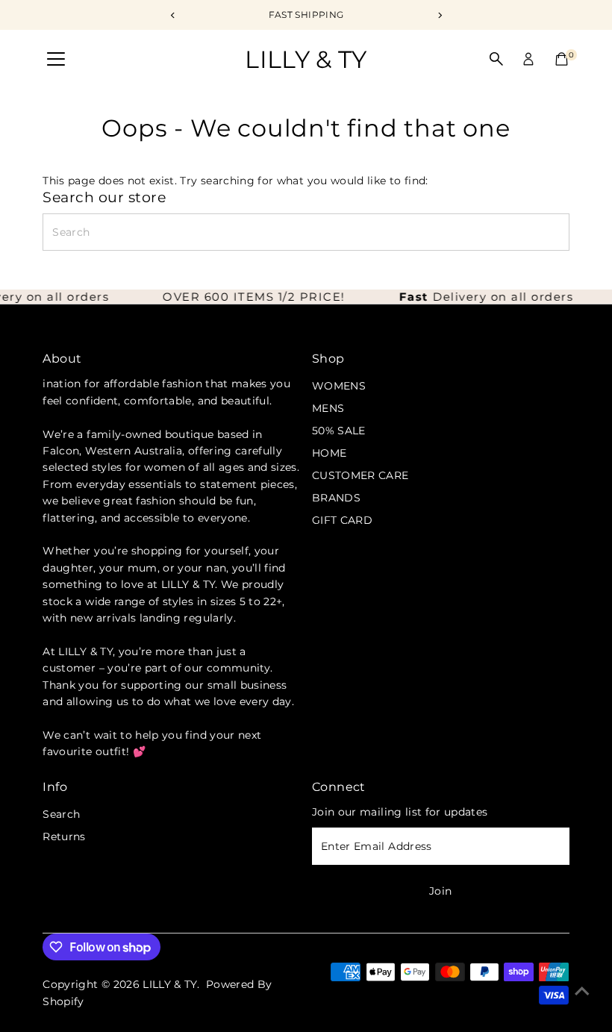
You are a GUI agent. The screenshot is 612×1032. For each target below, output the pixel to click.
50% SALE (339, 430)
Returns (64, 836)
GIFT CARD (342, 520)
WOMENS (339, 386)
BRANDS (336, 497)
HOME (329, 453)
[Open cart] (561, 59)
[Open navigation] (56, 59)
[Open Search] (496, 59)
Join (440, 891)
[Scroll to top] (582, 991)
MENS (328, 408)
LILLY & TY (306, 59)
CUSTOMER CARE (360, 475)
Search (61, 814)
